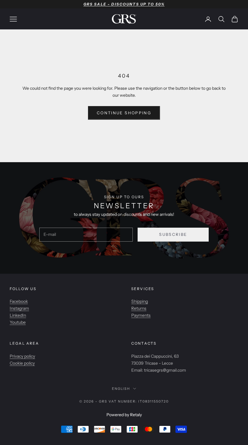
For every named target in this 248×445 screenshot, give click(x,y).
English (121, 388)
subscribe (173, 234)
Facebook (19, 301)
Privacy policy (22, 356)
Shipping (139, 301)
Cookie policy (22, 363)
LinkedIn (18, 315)
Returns (138, 308)
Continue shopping (124, 112)
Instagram (19, 308)
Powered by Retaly (124, 414)
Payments (141, 315)
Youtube (18, 322)
